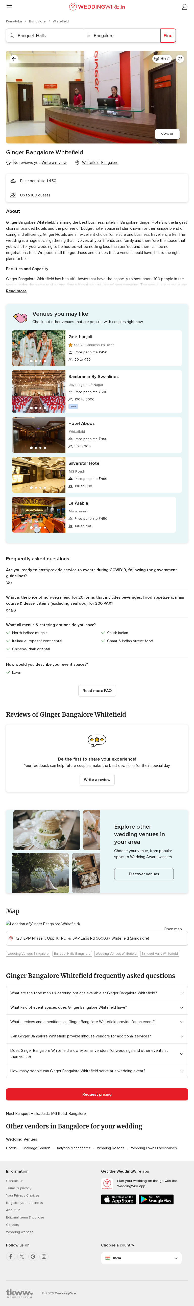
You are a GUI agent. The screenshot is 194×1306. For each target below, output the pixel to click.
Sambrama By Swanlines (93, 376)
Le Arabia (78, 503)
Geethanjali (80, 336)
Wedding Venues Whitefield (116, 954)
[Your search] (14, 59)
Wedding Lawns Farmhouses (154, 1148)
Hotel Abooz (81, 423)
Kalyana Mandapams (73, 1148)
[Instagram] (43, 1256)
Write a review (97, 779)
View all (167, 134)
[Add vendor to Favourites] (180, 59)
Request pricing (97, 1094)
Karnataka (14, 21)
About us (13, 1210)
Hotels (11, 1148)
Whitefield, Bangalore (100, 162)
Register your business (24, 1203)
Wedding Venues (21, 1139)
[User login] (185, 7)
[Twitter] (21, 1256)
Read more (16, 291)
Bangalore (38, 21)
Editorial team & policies (25, 1217)
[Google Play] (156, 1203)
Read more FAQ (97, 690)
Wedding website (20, 1232)
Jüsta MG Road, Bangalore (63, 1113)
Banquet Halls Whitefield (160, 954)
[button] (97, 758)
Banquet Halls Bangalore (72, 954)
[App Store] (118, 1203)
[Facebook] (10, 1256)
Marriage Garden (36, 1148)
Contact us (14, 1181)
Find (168, 35)
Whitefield (61, 21)
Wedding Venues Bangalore (28, 954)
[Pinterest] (32, 1256)
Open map (173, 929)
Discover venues (144, 874)
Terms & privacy (18, 1188)
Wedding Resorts (110, 1148)
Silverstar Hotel (84, 463)
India (117, 1258)
